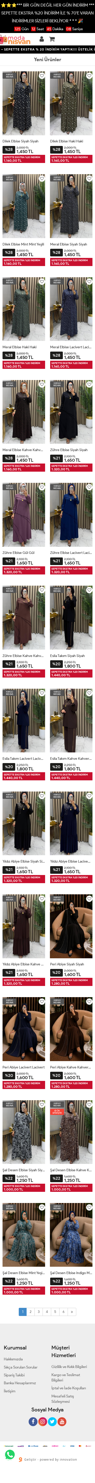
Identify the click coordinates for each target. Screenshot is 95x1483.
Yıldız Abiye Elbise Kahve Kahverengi (24, 964)
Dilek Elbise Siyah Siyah (21, 141)
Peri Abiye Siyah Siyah (67, 964)
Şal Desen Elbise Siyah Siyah (24, 1170)
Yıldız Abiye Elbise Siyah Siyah (24, 861)
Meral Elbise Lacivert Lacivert (71, 347)
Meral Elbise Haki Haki (19, 347)
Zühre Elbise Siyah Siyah (69, 450)
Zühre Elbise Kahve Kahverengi (24, 656)
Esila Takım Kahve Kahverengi (71, 758)
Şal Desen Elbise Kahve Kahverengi (71, 1170)
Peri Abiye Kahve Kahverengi (71, 1067)
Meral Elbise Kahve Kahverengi (24, 450)
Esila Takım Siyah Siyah (67, 656)
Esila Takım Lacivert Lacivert (24, 758)
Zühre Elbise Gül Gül (18, 553)
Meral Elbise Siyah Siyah (68, 244)
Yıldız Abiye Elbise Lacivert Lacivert (71, 861)
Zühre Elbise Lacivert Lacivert (71, 553)
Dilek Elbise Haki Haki (66, 141)
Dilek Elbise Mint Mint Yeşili (23, 244)
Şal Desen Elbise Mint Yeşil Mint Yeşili (24, 1273)
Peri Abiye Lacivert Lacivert (24, 1067)
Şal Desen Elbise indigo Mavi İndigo (71, 1273)
